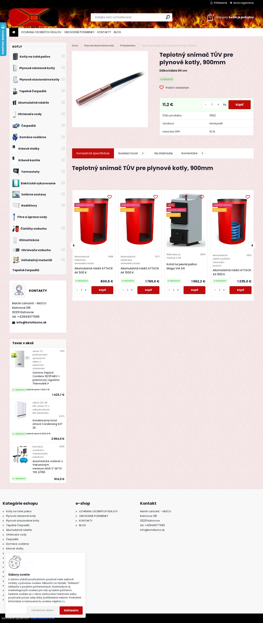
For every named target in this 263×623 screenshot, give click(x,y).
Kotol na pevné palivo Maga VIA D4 (182, 266)
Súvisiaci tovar (130, 153)
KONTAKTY (104, 32)
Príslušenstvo (128, 45)
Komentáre (192, 153)
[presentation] (73, 245)
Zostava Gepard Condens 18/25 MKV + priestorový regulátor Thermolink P (46, 378)
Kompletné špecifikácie (92, 153)
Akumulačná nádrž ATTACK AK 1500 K (140, 270)
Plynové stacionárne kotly (99, 45)
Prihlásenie (220, 3)
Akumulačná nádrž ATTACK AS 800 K (232, 272)
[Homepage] (13, 32)
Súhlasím (71, 610)
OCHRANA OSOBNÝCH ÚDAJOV (41, 32)
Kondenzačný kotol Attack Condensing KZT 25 (48, 424)
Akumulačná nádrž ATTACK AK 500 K (93, 270)
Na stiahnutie (163, 153)
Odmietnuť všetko (42, 610)
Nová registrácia (243, 3)
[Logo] (34, 17)
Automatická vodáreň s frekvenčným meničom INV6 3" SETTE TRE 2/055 (48, 467)
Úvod (75, 45)
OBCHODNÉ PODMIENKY (79, 32)
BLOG (117, 32)
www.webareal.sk (43, 618)
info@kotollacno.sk (31, 322)
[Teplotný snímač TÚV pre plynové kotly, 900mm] (110, 89)
